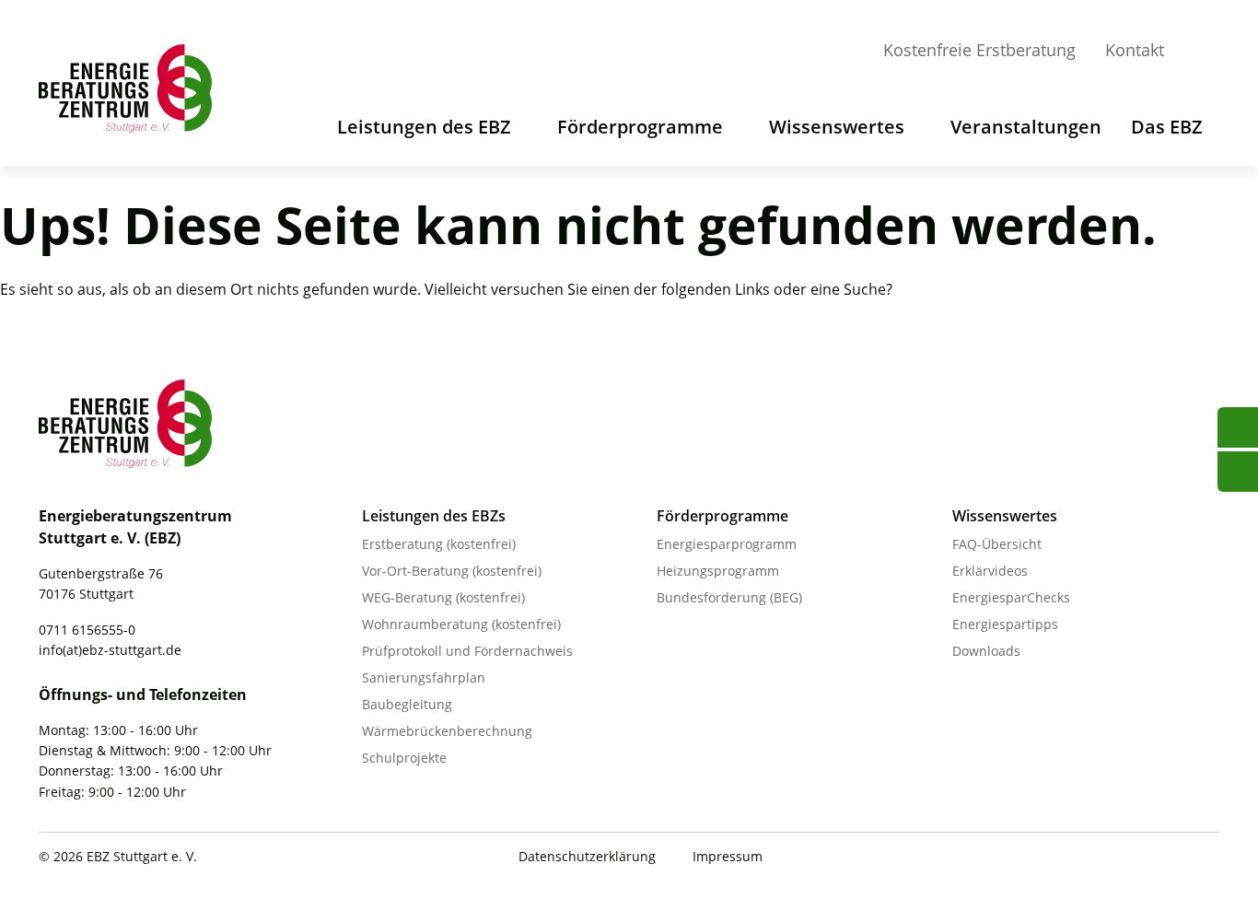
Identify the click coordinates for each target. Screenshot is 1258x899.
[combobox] (1230, 49)
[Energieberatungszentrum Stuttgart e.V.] (131, 88)
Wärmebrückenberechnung (447, 731)
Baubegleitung (407, 704)
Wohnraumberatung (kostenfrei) (461, 624)
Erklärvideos (990, 570)
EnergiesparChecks (1011, 597)
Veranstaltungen (1025, 126)
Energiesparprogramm (727, 544)
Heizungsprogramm (718, 570)
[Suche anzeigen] (1204, 52)
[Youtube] (1095, 858)
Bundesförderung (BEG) (729, 597)
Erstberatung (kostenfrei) (439, 544)
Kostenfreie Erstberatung (979, 50)
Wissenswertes (836, 126)
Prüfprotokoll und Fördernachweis (467, 651)
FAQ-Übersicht (997, 544)
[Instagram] (1208, 858)
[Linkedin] (1170, 858)
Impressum (728, 856)
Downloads (986, 651)
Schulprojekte (404, 757)
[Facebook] (1133, 858)
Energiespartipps (1005, 624)
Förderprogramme (640, 126)
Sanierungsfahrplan (423, 677)
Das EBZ (1167, 126)
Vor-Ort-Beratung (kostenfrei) (452, 570)
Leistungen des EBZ (424, 126)
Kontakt (1134, 50)
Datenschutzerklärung (587, 856)
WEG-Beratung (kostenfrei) (443, 597)
